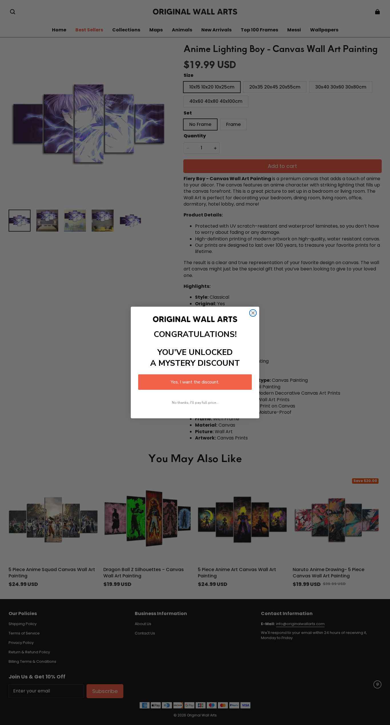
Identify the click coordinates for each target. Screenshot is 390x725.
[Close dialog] (253, 313)
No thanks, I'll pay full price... (195, 402)
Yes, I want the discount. (195, 382)
